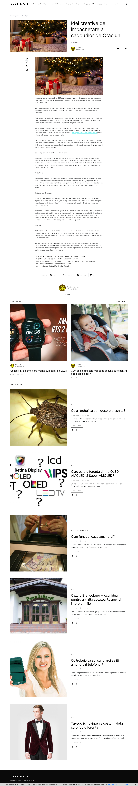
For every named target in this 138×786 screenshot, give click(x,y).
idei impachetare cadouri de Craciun (84, 133)
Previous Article (18, 301)
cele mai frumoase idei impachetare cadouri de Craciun (57, 259)
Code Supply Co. (30, 780)
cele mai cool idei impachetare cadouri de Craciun (65, 256)
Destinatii (20, 4)
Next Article (121, 301)
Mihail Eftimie (79, 48)
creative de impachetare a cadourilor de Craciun (54, 261)
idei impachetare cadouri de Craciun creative (53, 266)
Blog (26, 16)
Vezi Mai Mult (113, 784)
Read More (77, 425)
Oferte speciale (82, 530)
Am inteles (125, 784)
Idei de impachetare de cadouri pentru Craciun (53, 264)
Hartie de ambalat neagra (85, 261)
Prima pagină (15, 16)
